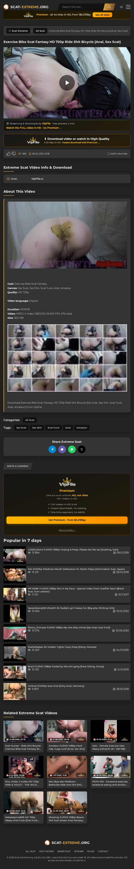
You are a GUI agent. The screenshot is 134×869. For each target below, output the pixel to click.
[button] (121, 7)
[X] (81, 449)
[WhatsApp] (72, 449)
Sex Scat (21, 427)
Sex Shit (37, 427)
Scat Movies (46, 851)
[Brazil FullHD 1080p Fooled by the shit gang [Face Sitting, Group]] (14, 672)
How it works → (67, 530)
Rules (90, 851)
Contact (103, 851)
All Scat (40, 30)
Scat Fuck (53, 427)
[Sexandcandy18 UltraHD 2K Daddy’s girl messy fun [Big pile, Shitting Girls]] (14, 613)
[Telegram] (52, 449)
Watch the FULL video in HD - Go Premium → (34, 127)
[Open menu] (128, 7)
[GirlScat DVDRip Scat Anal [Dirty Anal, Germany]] (14, 691)
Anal (68, 427)
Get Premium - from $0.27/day (67, 520)
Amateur (82, 427)
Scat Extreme (20, 30)
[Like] (8, 154)
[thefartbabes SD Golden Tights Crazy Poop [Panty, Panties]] (14, 652)
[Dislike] (14, 154)
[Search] (109, 6)
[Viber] (62, 449)
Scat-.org (29, 7)
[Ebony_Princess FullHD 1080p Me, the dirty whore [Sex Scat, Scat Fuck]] (14, 633)
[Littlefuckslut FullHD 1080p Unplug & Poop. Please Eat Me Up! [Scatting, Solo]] (14, 555)
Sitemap (79, 851)
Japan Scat (64, 851)
